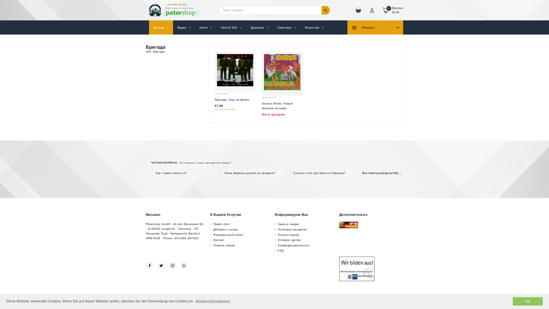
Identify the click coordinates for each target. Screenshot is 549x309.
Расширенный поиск (228, 234)
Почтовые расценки (292, 229)
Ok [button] (528, 301)
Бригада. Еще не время (232, 99)
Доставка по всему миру (181, 8)
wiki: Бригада (155, 51)
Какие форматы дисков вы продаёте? (250, 173)
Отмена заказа (224, 245)
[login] (373, 10)
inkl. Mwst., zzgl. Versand (225, 109)
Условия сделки (289, 240)
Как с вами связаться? (171, 173)
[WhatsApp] (184, 266)
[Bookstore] (174, 10)
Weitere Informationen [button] (213, 301)
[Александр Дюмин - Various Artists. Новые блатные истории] (282, 72)
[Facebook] (150, 266)
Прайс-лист (221, 224)
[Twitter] (161, 266)
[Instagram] (172, 266)
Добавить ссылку (225, 229)
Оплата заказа (288, 234)
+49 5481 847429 (177, 4)
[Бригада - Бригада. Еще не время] (235, 70)
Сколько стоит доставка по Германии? (319, 173)
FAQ (281, 250)
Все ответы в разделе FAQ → (381, 173)
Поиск (326, 10)
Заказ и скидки (288, 224)
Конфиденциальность (293, 245)
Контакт (219, 240)
